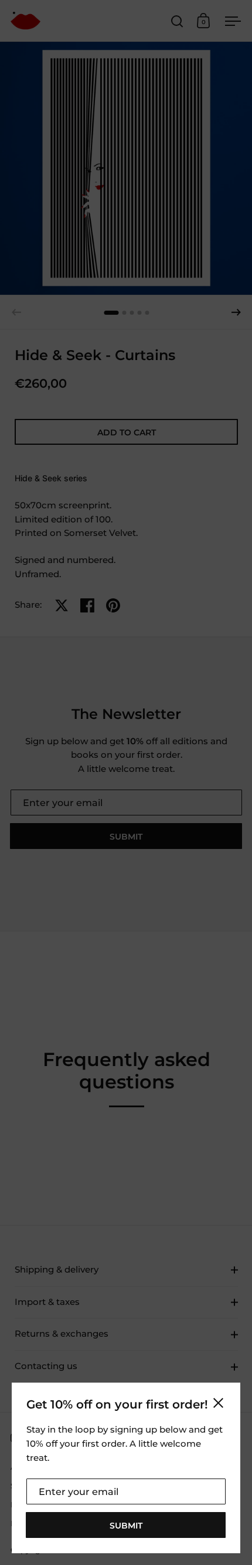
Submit (126, 1525)
